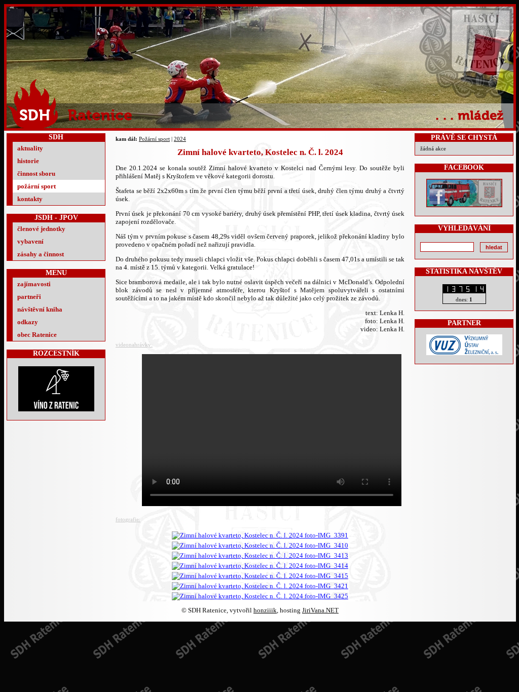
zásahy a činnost (40, 254)
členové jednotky (41, 229)
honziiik (265, 610)
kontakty (30, 199)
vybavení (30, 241)
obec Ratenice (37, 334)
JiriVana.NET (320, 610)
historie (28, 161)
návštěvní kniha (39, 309)
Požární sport (154, 139)
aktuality (30, 148)
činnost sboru (36, 173)
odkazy (27, 322)
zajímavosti (34, 284)
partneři (29, 296)
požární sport (36, 186)
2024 (180, 139)
